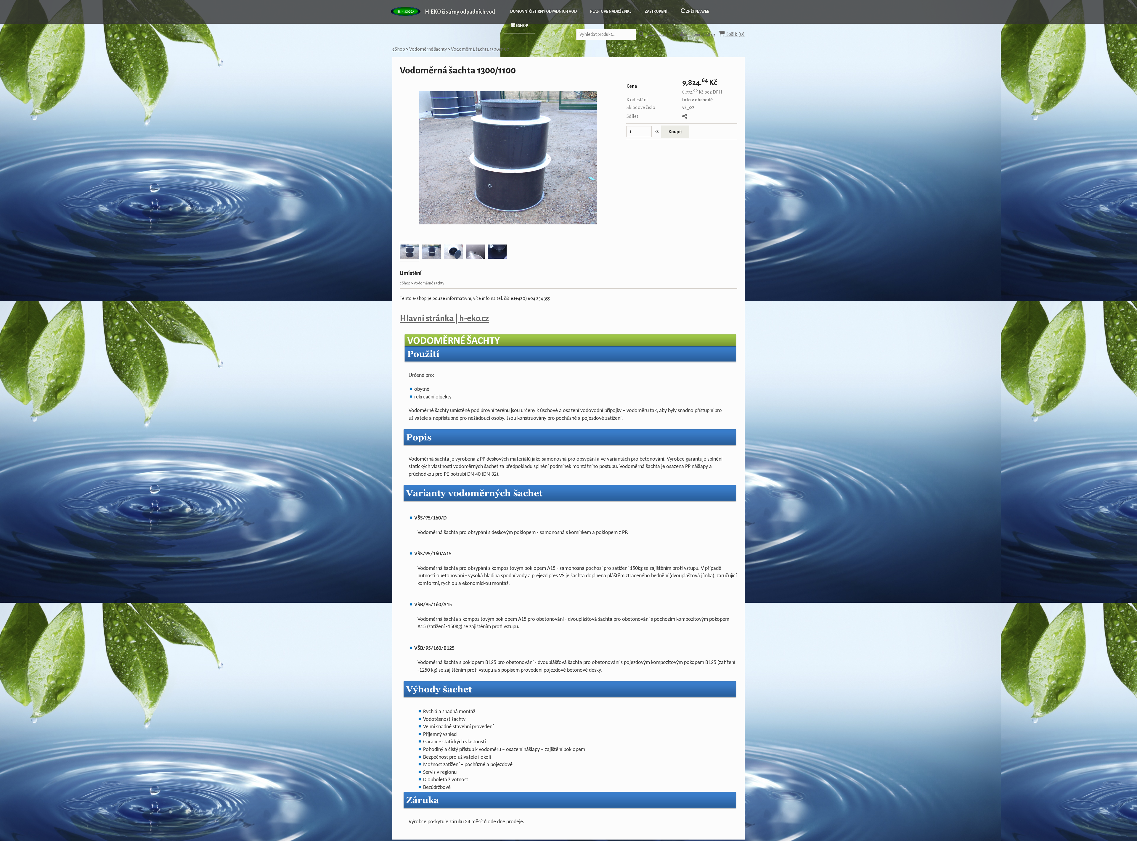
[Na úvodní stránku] (405, 19)
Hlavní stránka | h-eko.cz (444, 318)
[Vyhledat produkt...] (641, 35)
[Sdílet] (684, 117)
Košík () (735, 34)
